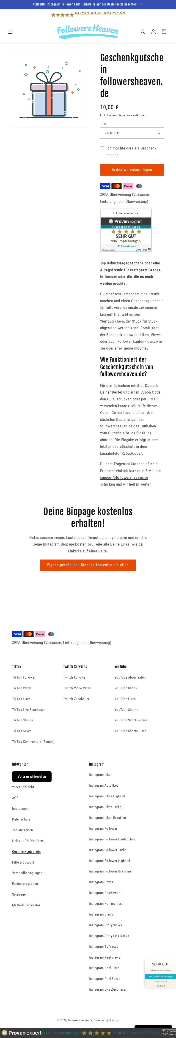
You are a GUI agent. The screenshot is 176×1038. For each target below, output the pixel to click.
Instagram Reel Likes (104, 968)
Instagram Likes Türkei (105, 807)
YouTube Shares (126, 710)
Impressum (20, 809)
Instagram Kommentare (106, 904)
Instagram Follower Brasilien (110, 871)
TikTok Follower (24, 677)
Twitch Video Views (77, 688)
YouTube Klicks (126, 688)
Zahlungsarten (22, 830)
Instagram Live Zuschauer (108, 989)
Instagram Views (101, 914)
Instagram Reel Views (105, 957)
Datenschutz (21, 819)
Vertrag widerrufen (32, 776)
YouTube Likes (125, 699)
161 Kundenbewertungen (160, 976)
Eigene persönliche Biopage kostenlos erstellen (88, 565)
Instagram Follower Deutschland (112, 839)
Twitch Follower (75, 677)
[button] (10, 31)
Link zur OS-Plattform (28, 841)
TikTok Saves (22, 731)
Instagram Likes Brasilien (107, 818)
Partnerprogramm (25, 884)
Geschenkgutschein (26, 852)
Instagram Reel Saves (105, 979)
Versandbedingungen (27, 873)
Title (103, 124)
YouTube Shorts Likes (131, 731)
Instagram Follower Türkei (108, 850)
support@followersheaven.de (124, 477)
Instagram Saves (101, 882)
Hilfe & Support (23, 862)
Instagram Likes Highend (107, 796)
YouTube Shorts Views (131, 720)
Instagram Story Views (105, 925)
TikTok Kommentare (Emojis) (33, 742)
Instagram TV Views (103, 947)
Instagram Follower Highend (109, 861)
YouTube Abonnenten (130, 677)
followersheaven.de (80, 1020)
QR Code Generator (26, 905)
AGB (15, 798)
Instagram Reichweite (105, 893)
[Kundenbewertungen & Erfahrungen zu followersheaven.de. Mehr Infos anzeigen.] (126, 250)
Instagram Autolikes (103, 785)
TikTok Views (22, 688)
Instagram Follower (103, 828)
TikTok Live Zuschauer (28, 710)
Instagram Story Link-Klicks (109, 936)
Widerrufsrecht (23, 787)
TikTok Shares (22, 720)
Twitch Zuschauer (76, 699)
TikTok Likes (21, 699)
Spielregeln (20, 894)
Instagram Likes (100, 775)
